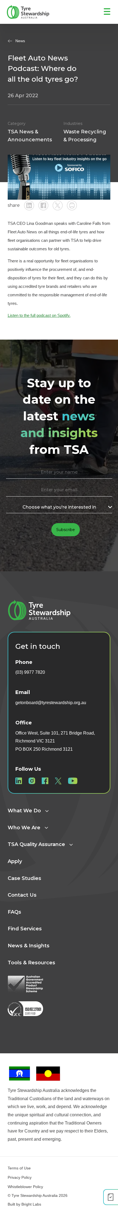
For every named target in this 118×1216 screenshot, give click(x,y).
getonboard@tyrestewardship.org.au (50, 702)
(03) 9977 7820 (30, 672)
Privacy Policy (20, 1177)
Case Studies (24, 878)
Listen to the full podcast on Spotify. (39, 315)
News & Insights (28, 946)
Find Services (25, 929)
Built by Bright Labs (24, 1204)
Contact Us (22, 895)
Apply (15, 861)
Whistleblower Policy (25, 1187)
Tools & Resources (31, 963)
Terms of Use (19, 1168)
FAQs (14, 912)
